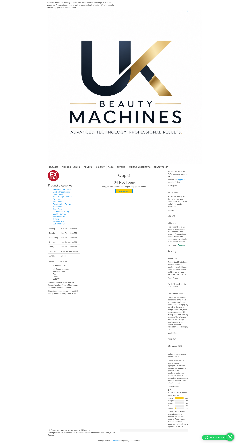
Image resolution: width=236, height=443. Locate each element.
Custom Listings (59, 223)
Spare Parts (57, 209)
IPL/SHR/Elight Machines (62, 196)
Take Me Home (124, 191)
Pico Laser (57, 199)
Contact (100, 167)
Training (56, 219)
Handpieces (57, 206)
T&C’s (110, 167)
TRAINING (88, 167)
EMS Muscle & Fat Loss (62, 204)
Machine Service (59, 214)
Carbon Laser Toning (61, 211)
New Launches (58, 201)
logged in (181, 179)
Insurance (53, 167)
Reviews (121, 167)
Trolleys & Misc (59, 221)
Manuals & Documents (139, 167)
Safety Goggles (59, 216)
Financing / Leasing (71, 167)
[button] (218, 437)
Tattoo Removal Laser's (62, 189)
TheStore (115, 440)
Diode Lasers (58, 194)
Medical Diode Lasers (61, 192)
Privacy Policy (161, 167)
